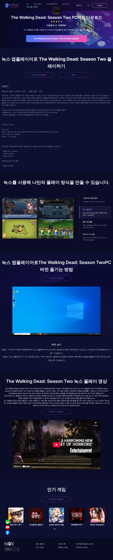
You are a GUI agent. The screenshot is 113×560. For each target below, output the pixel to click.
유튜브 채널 (63, 547)
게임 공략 (37, 4)
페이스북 (61, 544)
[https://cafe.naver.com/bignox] (7, 522)
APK (74, 75)
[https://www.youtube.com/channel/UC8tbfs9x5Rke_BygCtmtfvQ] (7, 527)
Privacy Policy (82, 547)
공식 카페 (39, 547)
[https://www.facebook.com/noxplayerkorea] (7, 532)
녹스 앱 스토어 (32, 7)
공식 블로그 (40, 544)
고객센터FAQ (51, 4)
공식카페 (65, 4)
